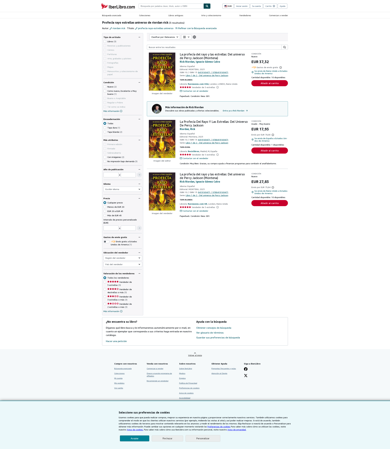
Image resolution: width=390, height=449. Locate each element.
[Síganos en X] (246, 376)
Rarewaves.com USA (198, 84)
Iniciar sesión (242, 6)
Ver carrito (118, 388)
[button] (139, 174)
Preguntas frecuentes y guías (223, 368)
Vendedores (245, 15)
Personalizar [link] (202, 438)
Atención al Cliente (219, 373)
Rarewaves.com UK (197, 203)
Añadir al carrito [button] (270, 83)
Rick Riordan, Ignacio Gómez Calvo (200, 61)
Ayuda (282, 6)
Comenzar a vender (278, 15)
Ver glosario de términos (210, 332)
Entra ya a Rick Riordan (233, 110)
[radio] (104, 127)
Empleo (182, 378)
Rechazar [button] (167, 438)
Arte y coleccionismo (211, 15)
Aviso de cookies (186, 393)
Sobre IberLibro (185, 368)
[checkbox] (104, 41)
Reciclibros (193, 151)
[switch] (106, 241)
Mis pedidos (119, 383)
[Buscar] (207, 6)
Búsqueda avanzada (111, 15)
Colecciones (144, 15)
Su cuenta (256, 6)
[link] (194, 37)
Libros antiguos (175, 15)
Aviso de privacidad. (236, 429)
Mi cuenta (118, 378)
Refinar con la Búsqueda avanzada (197, 28)
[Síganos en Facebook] (246, 369)
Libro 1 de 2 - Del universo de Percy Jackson (207, 75)
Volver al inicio (195, 355)
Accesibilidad (184, 398)
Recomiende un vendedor (157, 381)
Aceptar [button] (134, 438)
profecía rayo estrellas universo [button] (155, 28)
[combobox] (171, 6)
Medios (182, 373)
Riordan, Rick (187, 129)
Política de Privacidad (188, 383)
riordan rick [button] (119, 28)
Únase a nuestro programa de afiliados (159, 374)
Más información (111, 111)
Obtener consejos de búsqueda (213, 327)
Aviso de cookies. (135, 429)
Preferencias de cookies (218, 426)
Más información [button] (111, 311)
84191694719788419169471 (213, 72)
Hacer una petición (116, 341)
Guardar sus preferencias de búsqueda (218, 337)
